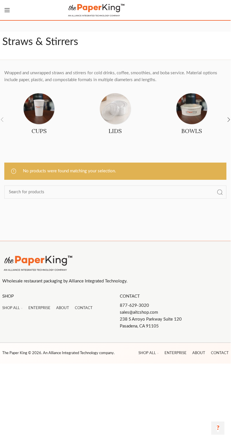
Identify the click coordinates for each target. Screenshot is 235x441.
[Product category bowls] (191, 115)
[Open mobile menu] (7, 10)
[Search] (219, 192)
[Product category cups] (39, 115)
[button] (228, 119)
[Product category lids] (115, 115)
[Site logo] (115, 10)
